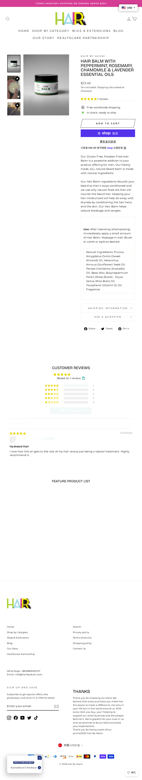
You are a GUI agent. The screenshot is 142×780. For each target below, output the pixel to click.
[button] (89, 99)
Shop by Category (50, 30)
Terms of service (82, 637)
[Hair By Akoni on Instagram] (9, 718)
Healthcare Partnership (83, 38)
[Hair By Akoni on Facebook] (16, 718)
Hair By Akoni (93, 56)
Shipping (102, 87)
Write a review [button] (71, 410)
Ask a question (107, 317)
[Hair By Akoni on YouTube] (22, 718)
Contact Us (79, 648)
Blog (118, 30)
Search (77, 627)
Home (24, 30)
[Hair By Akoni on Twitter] (29, 718)
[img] (18, 433)
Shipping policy (82, 643)
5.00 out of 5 (80, 374)
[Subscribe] (56, 706)
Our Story (43, 38)
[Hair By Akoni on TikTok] (36, 718)
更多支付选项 (108, 141)
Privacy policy (81, 632)
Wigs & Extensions (91, 30)
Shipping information (108, 308)
